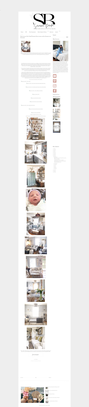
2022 (54, 151)
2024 (54, 149)
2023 (54, 150)
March (55, 167)
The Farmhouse (32, 32)
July (54, 165)
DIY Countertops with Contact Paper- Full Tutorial (54, 397)
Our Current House (42, 32)
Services (51, 32)
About (56, 32)
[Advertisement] (21, 5)
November (55, 163)
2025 (54, 148)
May (54, 166)
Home (22, 32)
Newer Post (22, 377)
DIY (26, 32)
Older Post (50, 377)
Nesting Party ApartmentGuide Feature (26, 386)
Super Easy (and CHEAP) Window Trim (53, 390)
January (55, 168)
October (55, 164)
